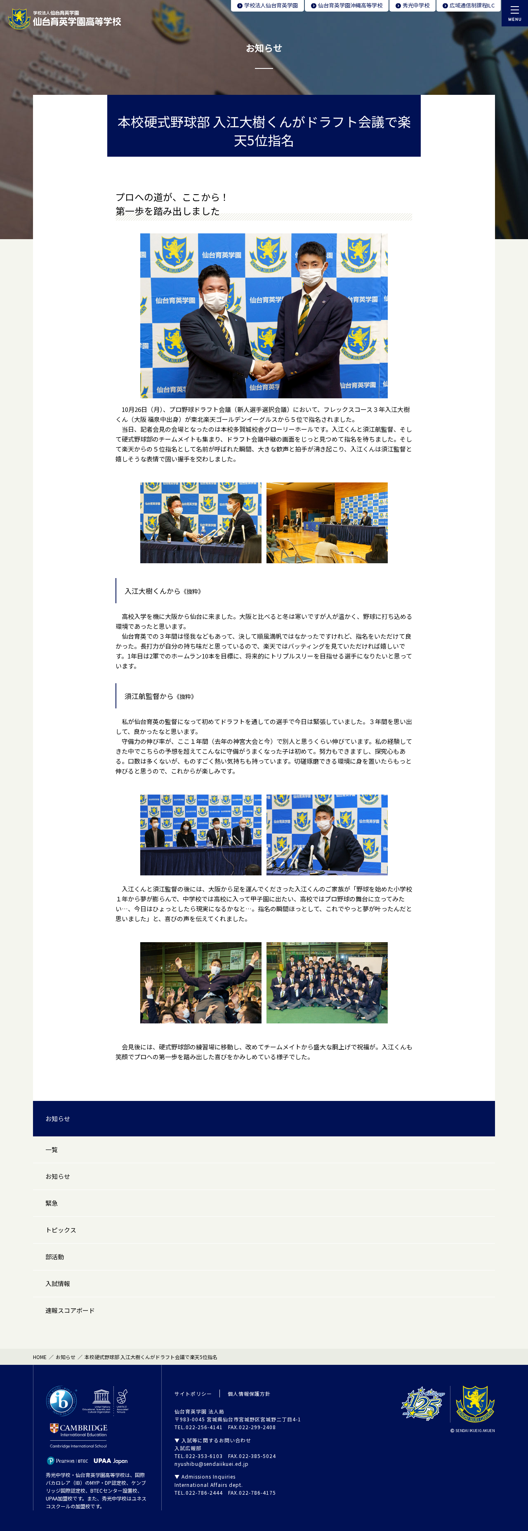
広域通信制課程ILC (472, 5)
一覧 (51, 1149)
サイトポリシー (193, 1393)
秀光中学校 (416, 5)
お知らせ (57, 1118)
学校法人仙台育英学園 (271, 5)
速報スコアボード (70, 1310)
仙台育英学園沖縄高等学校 (350, 5)
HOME (40, 1356)
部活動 (54, 1256)
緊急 (51, 1203)
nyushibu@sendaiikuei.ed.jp (211, 1463)
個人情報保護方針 (249, 1393)
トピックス (60, 1229)
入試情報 (57, 1283)
